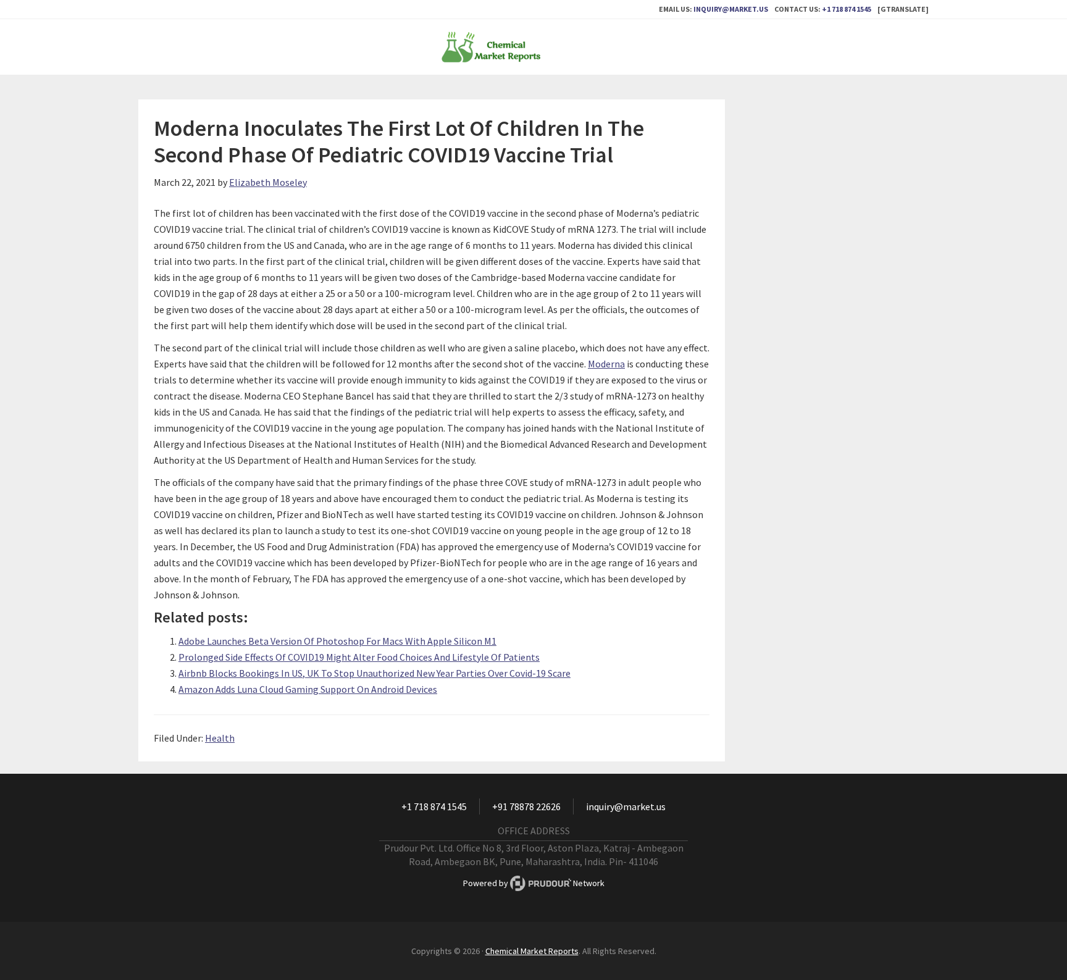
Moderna (606, 364)
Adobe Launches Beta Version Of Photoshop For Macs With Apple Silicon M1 (337, 641)
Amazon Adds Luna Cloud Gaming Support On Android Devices (307, 689)
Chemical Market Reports (533, 46)
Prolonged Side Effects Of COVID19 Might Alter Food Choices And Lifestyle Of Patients (359, 657)
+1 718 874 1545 (846, 9)
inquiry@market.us (730, 9)
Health (220, 738)
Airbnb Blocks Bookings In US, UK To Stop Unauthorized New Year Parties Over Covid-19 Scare (374, 673)
